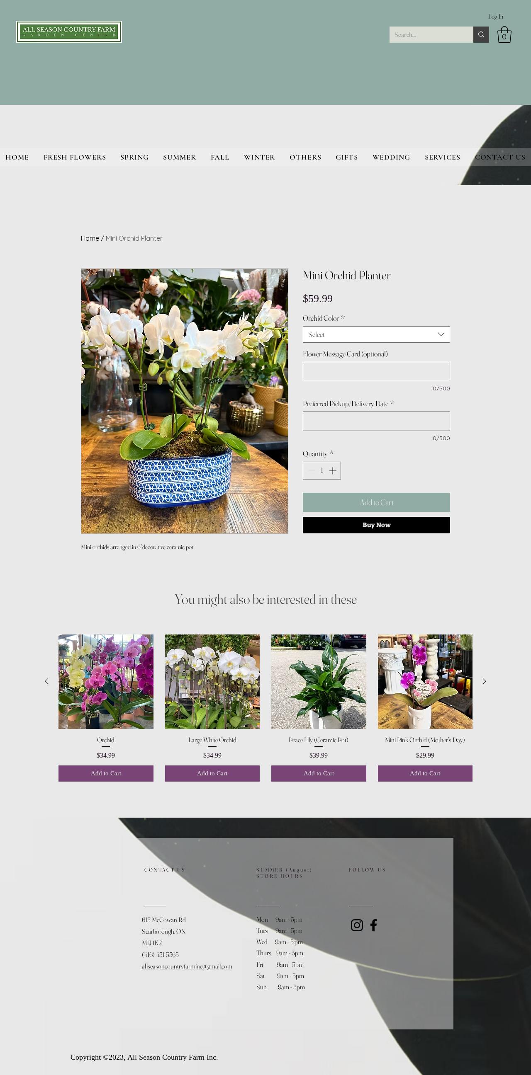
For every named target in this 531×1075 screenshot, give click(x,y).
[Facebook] (373, 925)
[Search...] (481, 35)
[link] (504, 34)
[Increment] (333, 470)
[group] (265, 708)
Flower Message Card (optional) (345, 353)
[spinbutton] (322, 470)
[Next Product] (485, 681)
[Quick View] (105, 681)
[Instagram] (357, 925)
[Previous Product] (46, 681)
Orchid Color (324, 318)
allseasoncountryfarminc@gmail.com (187, 966)
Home (90, 238)
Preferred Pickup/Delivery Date (348, 403)
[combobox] (376, 334)
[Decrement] (310, 470)
